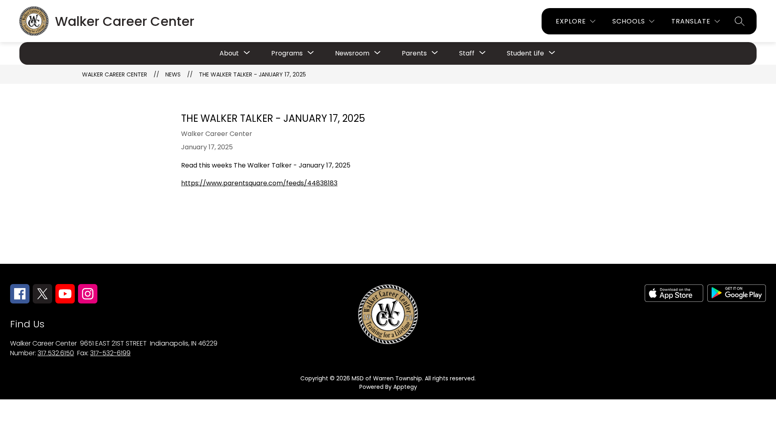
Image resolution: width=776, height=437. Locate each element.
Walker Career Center (114, 74)
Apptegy (405, 387)
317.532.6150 (56, 353)
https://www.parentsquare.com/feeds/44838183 (259, 183)
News (173, 74)
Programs (287, 53)
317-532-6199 (110, 353)
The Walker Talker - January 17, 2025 (252, 74)
